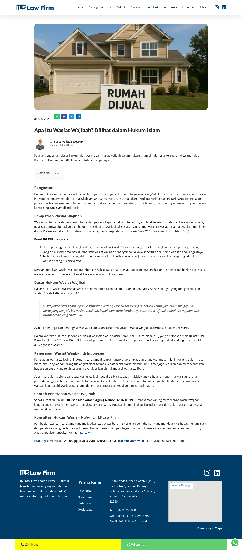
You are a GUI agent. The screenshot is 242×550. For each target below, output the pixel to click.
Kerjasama (187, 7)
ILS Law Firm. (88, 433)
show (56, 173)
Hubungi (204, 7)
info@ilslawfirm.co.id (133, 441)
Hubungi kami (43, 441)
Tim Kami (136, 7)
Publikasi (152, 7)
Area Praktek (117, 7)
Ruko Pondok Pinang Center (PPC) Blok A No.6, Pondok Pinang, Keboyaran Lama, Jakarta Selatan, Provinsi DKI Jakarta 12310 (132, 491)
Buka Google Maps (209, 528)
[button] (57, 117)
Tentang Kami (96, 7)
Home (80, 7)
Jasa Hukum (169, 7)
